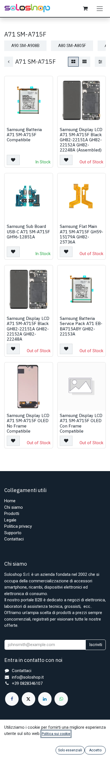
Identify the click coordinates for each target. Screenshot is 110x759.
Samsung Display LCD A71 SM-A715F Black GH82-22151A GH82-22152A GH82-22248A (28, 328)
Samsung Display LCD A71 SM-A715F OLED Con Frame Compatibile (81, 423)
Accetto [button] (95, 750)
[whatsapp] (61, 699)
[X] (28, 699)
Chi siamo (13, 507)
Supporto (12, 532)
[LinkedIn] (45, 699)
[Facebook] (12, 699)
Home (10, 500)
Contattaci (14, 539)
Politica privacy (18, 526)
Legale (10, 520)
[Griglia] (73, 62)
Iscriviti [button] (95, 644)
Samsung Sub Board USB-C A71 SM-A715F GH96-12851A (28, 231)
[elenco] (84, 62)
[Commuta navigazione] (100, 8)
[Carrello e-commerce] (85, 8)
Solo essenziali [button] (70, 750)
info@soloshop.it (28, 677)
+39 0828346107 (27, 683)
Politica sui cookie (56, 734)
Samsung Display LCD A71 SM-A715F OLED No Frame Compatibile (28, 423)
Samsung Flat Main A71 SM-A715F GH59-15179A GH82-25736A (81, 234)
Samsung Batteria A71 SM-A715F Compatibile (24, 134)
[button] (13, 160)
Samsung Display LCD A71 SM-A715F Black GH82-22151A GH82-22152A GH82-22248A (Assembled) (81, 140)
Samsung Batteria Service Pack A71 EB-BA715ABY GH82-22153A (81, 326)
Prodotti (11, 513)
